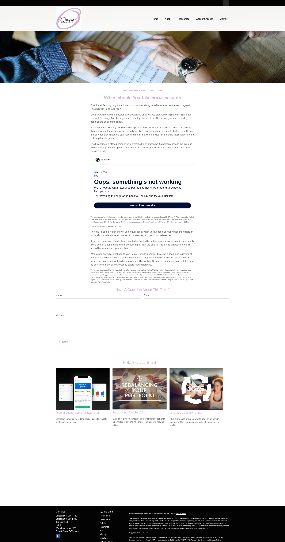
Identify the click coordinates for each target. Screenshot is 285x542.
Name (59, 295)
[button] (155, 18)
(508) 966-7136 (69, 515)
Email (147, 295)
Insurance (104, 526)
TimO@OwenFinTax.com (67, 531)
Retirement (105, 515)
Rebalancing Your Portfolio (129, 412)
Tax (101, 530)
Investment (105, 519)
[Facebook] (226, 3)
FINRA (183, 540)
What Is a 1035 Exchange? (186, 412)
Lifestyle (104, 537)
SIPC (188, 540)
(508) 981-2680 (69, 518)
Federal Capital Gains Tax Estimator (77, 412)
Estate (103, 523)
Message (60, 315)
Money (103, 534)
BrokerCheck (181, 513)
